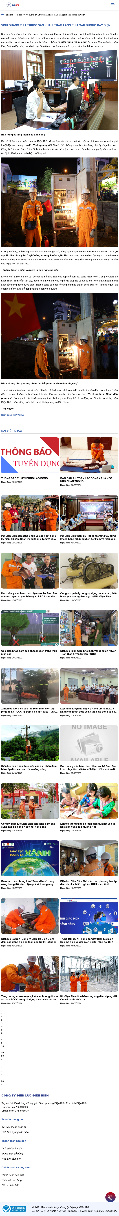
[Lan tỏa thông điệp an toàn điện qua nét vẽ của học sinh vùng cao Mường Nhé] (89, 801)
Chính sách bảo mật (13, 1174)
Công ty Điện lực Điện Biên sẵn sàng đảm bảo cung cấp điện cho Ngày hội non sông (28, 825)
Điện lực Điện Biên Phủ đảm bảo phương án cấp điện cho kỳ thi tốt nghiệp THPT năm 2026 (88, 882)
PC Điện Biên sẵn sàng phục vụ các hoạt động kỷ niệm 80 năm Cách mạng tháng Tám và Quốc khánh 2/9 (29, 537)
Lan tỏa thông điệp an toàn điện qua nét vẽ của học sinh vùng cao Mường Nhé (87, 825)
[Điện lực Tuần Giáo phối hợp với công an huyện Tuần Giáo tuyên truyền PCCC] (89, 628)
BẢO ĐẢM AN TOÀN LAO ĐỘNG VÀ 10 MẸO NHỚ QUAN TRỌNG (86, 479)
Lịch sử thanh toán (12, 1148)
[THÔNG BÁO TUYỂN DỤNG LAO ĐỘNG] (30, 455)
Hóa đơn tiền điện (11, 1158)
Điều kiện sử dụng (12, 1180)
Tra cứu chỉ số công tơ (14, 1126)
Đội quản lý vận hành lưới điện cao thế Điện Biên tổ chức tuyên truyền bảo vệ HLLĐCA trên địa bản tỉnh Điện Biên (29, 595)
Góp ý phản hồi (10, 1185)
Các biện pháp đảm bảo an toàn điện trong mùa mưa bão (29, 652)
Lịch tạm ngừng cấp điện (15, 1132)
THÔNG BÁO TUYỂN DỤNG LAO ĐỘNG (24, 478)
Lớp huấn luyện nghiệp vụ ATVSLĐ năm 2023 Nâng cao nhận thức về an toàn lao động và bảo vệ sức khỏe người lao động (88, 710)
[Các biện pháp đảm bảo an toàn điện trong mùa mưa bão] (30, 628)
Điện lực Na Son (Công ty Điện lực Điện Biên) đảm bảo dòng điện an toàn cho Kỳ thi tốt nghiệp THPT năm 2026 (30, 940)
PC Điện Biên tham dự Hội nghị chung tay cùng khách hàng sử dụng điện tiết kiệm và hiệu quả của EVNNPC (88, 537)
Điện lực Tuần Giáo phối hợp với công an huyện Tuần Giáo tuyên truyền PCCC (88, 652)
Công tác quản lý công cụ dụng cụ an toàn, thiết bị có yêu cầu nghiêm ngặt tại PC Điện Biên (88, 595)
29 (2, 1052)
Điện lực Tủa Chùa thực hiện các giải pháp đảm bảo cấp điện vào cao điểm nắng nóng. (29, 767)
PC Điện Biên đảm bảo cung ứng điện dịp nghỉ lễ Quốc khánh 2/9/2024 (88, 998)
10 (2, 1045)
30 (2, 1055)
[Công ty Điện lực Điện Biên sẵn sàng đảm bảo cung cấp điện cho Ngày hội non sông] (30, 801)
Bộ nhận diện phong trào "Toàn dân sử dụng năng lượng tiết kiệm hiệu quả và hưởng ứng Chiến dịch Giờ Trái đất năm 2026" (27, 882)
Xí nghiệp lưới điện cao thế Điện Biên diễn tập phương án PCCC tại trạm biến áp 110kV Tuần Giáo (28, 710)
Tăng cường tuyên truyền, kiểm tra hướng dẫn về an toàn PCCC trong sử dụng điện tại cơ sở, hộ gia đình (29, 998)
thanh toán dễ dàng (12, 1153)
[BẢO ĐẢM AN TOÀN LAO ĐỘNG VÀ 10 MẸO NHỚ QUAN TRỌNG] (89, 455)
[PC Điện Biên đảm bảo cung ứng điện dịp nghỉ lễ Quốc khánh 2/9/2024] (89, 974)
